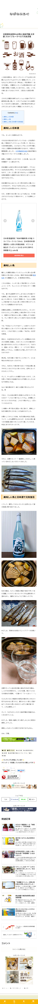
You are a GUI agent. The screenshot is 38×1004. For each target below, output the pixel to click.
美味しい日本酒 (7, 117)
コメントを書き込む (19, 949)
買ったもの (11, 750)
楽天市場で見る (19, 255)
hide (16, 113)
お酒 (5, 750)
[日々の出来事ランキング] (10, 777)
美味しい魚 (6, 119)
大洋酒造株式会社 (21, 151)
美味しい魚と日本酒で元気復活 (12, 122)
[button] (32, 799)
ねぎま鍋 (20, 750)
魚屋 (4, 755)
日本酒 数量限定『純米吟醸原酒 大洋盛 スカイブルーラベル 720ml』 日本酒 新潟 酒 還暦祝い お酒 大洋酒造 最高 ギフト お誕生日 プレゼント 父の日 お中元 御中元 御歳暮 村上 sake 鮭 (19, 244)
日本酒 (5, 753)
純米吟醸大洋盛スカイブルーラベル (18, 753)
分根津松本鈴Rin (29, 750)
